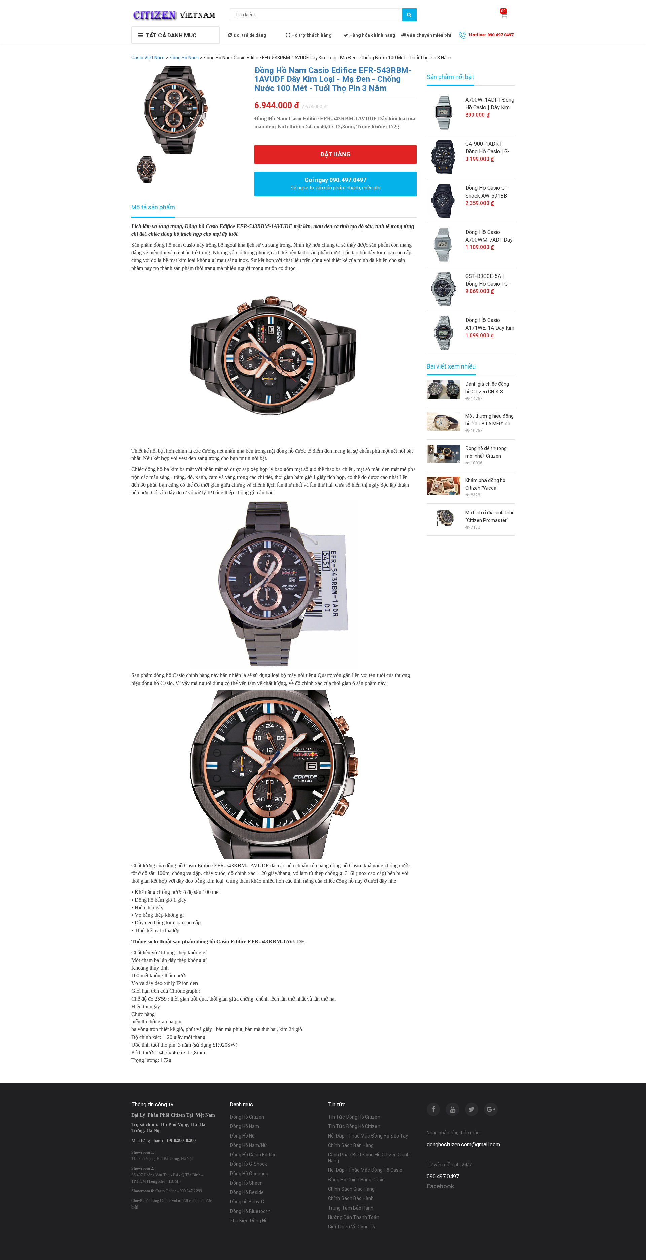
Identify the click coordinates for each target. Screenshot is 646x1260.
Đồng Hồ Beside (247, 1192)
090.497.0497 (443, 1176)
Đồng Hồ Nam (244, 1126)
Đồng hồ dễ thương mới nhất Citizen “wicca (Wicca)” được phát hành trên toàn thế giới (488, 453)
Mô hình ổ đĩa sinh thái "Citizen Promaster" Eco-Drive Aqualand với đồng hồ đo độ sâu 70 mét (489, 517)
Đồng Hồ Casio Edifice (253, 1154)
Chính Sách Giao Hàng (351, 1189)
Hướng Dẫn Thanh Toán (353, 1217)
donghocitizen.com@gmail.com (463, 1144)
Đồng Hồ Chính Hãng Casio (356, 1179)
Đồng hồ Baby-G (247, 1201)
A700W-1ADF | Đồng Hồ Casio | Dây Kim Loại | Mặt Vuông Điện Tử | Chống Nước (489, 104)
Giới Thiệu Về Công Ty (351, 1226)
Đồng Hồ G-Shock (248, 1164)
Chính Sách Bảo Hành (351, 1198)
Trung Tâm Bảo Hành (350, 1208)
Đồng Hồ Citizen (247, 1117)
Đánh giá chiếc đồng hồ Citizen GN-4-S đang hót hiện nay (487, 388)
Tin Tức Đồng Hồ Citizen (354, 1117)
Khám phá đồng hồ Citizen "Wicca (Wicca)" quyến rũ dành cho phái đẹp (490, 485)
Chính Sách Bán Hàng (351, 1145)
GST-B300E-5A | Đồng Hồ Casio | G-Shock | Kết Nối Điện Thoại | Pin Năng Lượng (489, 280)
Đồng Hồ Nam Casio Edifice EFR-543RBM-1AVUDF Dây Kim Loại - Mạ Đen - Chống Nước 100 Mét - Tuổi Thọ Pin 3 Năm (332, 79)
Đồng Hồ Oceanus (249, 1173)
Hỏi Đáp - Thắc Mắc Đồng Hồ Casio (365, 1170)
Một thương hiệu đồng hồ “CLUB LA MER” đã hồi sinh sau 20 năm (489, 420)
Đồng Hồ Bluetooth (250, 1211)
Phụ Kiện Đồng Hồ (249, 1220)
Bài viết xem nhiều (451, 366)
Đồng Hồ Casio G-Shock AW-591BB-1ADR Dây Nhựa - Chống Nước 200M (487, 192)
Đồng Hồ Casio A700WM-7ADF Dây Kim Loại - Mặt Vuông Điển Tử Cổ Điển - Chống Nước (489, 236)
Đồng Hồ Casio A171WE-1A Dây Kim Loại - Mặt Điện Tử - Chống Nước (489, 324)
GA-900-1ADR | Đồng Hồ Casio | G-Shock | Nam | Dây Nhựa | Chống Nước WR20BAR (488, 148)
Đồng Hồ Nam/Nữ (248, 1145)
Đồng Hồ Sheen (246, 1183)
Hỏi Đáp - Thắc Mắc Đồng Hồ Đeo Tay (368, 1136)
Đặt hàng (335, 154)
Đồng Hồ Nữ (242, 1136)
